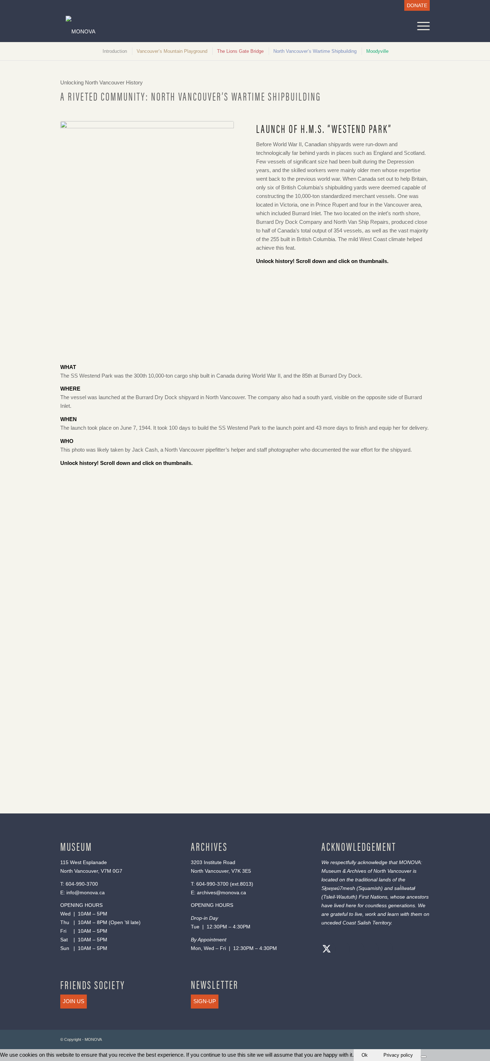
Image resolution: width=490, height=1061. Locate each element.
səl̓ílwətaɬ (404, 888)
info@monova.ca (85, 892)
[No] (424, 1057)
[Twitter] (326, 949)
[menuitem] (415, 6)
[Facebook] (341, 949)
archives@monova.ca (221, 892)
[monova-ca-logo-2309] (195, 31)
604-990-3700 (82, 884)
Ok (365, 1055)
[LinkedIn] (369, 949)
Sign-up (204, 1001)
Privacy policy (398, 1055)
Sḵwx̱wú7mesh (338, 888)
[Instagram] (355, 949)
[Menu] (421, 26)
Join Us (73, 1001)
